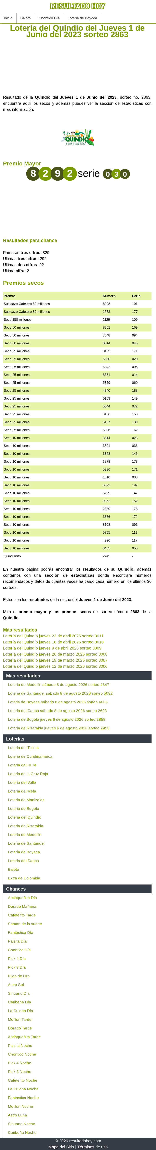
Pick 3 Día (17, 967)
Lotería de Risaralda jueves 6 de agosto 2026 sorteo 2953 (58, 728)
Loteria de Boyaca (82, 18)
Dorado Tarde (20, 1028)
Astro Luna (17, 1115)
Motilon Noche (20, 1106)
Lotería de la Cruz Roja (28, 774)
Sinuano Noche (21, 1124)
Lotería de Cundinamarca (30, 756)
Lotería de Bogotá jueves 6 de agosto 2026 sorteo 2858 (56, 719)
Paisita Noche (20, 1045)
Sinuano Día (19, 993)
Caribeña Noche (22, 1132)
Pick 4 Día (17, 958)
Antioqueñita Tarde (24, 1037)
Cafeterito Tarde (22, 915)
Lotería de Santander (26, 843)
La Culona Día (20, 1011)
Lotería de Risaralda (25, 826)
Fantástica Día (20, 932)
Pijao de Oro (19, 976)
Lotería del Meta (22, 791)
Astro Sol (16, 985)
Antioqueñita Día (22, 898)
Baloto (25, 18)
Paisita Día (17, 941)
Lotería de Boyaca (24, 852)
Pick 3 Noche (19, 1072)
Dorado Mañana (22, 906)
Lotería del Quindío (24, 817)
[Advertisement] (77, 66)
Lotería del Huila (22, 765)
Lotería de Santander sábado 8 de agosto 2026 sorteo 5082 (60, 693)
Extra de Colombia (24, 878)
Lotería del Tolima (23, 748)
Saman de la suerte (25, 924)
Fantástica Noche (23, 1098)
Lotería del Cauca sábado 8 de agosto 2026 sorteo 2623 (57, 711)
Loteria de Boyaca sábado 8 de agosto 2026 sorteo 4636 (58, 702)
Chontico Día (49, 18)
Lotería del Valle (22, 782)
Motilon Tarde (19, 1019)
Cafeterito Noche (22, 1080)
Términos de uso (92, 1147)
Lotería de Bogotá (23, 808)
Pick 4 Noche (19, 1063)
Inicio (8, 18)
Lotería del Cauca (23, 861)
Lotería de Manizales (26, 800)
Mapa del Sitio (61, 1147)
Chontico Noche (22, 1054)
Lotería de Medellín (24, 835)
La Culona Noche (23, 1089)
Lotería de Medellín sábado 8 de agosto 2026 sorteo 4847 (58, 684)
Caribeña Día (19, 1002)
